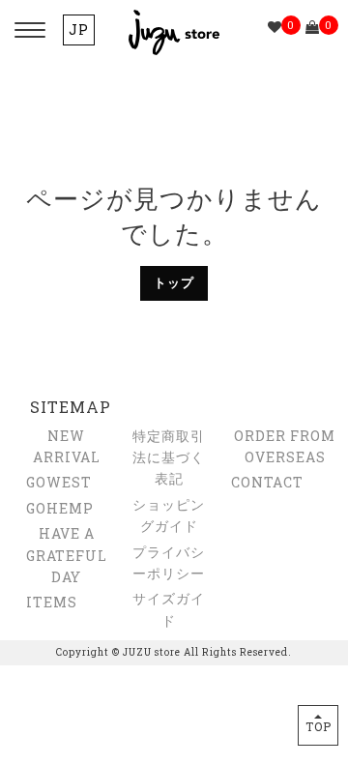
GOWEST (59, 482)
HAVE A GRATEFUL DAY (66, 555)
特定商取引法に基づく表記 (168, 457)
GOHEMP (60, 508)
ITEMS (51, 602)
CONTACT (267, 482)
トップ (174, 282)
